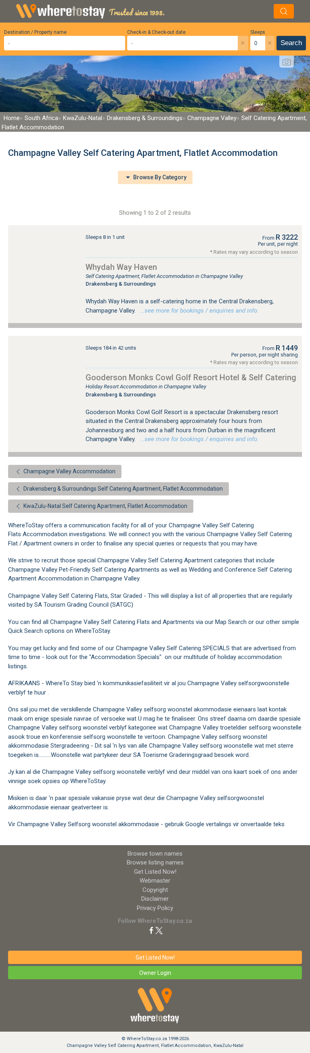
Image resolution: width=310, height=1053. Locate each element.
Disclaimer (155, 898)
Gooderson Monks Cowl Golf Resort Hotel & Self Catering (191, 377)
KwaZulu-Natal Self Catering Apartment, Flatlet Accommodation (104, 506)
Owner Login (155, 973)
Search (291, 43)
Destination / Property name (35, 32)
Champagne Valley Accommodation (68, 471)
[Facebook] (151, 930)
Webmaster (155, 880)
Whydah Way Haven (121, 267)
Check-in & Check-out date (156, 32)
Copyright (155, 889)
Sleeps (257, 32)
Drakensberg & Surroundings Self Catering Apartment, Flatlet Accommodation (122, 488)
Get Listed (155, 871)
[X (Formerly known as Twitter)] (159, 930)
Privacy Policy (155, 908)
